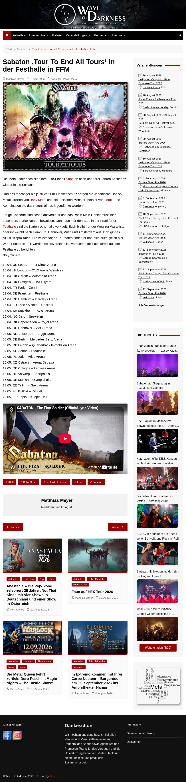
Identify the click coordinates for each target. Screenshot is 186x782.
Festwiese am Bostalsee (157, 147)
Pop (41, 579)
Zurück (15, 527)
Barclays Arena (151, 170)
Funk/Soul (28, 579)
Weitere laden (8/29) (158, 647)
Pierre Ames (17, 609)
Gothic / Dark (80, 584)
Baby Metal (38, 200)
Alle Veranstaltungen (151, 305)
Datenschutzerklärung (141, 733)
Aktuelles (19, 35)
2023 (11, 482)
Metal (11, 667)
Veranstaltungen (76, 35)
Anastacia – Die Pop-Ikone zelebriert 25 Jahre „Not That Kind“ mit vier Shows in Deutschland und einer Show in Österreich (31, 595)
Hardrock (28, 661)
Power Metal (70, 78)
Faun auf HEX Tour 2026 (92, 592)
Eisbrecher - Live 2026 (151, 202)
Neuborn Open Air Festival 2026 (156, 123)
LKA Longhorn (151, 226)
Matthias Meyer (15, 78)
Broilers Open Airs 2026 (152, 142)
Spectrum (148, 206)
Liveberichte (37, 35)
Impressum (134, 724)
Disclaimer (134, 741)
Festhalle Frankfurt (57, 482)
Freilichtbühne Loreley (155, 107)
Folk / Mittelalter (97, 579)
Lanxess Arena (151, 87)
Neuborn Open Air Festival (158, 127)
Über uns (116, 35)
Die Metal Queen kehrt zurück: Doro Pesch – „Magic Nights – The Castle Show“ (32, 678)
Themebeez (57, 776)
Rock (51, 579)
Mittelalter (78, 667)
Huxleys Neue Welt (154, 281)
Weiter (116, 527)
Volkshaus (148, 242)
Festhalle (9, 226)
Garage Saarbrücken (155, 258)
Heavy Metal (44, 661)
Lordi (108, 200)
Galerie (57, 35)
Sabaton (72, 179)
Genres (99, 35)
